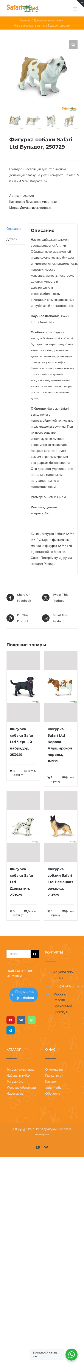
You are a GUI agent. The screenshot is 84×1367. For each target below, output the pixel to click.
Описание (13, 229)
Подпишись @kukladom (24, 995)
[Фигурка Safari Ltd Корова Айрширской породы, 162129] (60, 686)
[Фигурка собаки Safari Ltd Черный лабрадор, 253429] (23, 686)
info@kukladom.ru (65, 986)
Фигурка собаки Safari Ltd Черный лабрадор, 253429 (22, 742)
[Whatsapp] (32, 1020)
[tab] (15, 229)
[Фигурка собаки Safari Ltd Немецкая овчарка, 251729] (60, 826)
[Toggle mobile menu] (75, 9)
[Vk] (21, 1020)
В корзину (18, 773)
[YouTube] (10, 1020)
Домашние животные (41, 202)
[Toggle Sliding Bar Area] (80, 4)
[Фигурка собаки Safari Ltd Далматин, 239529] (23, 826)
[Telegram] (10, 1030)
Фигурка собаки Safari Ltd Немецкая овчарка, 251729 (60, 882)
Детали (11, 239)
